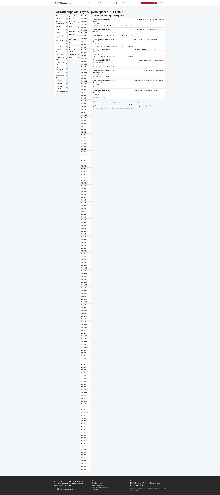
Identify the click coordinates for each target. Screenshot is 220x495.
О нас (110, 3)
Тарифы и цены (117, 3)
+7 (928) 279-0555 (137, 485)
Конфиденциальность (153, 488)
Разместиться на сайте (80, 3)
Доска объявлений (93, 3)
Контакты (126, 3)
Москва (162, 3)
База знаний (103, 3)
